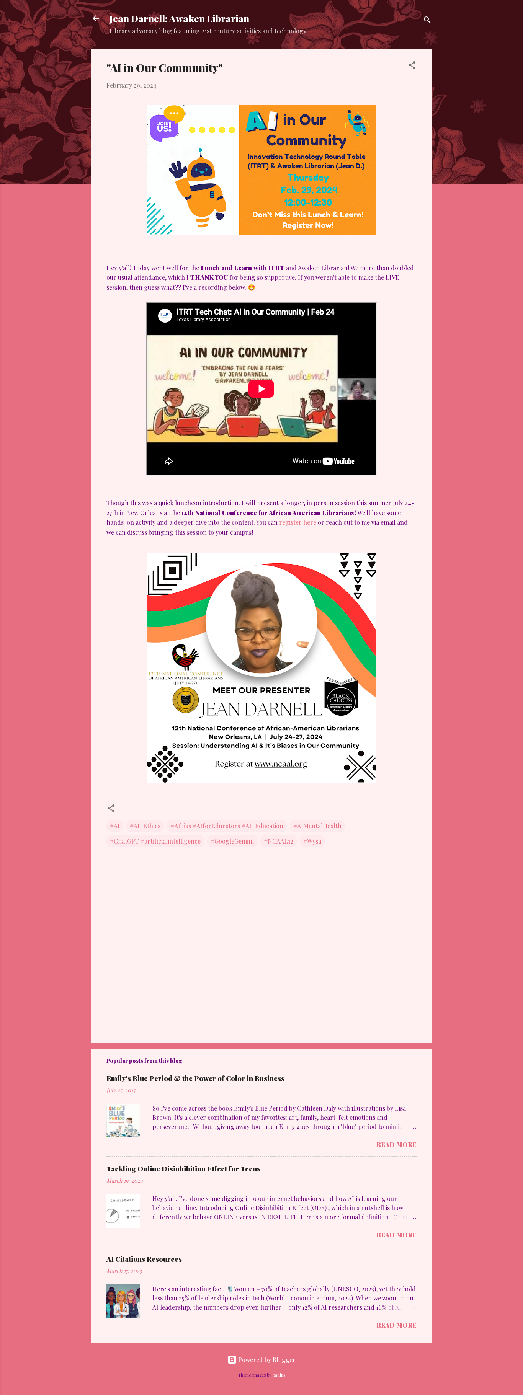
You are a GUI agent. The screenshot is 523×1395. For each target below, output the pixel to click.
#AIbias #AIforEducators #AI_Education (226, 826)
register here (297, 522)
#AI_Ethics (145, 826)
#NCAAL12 (278, 841)
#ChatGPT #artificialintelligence (155, 841)
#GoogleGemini (232, 841)
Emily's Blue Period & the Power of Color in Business (195, 1078)
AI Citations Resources (144, 1259)
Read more (396, 1144)
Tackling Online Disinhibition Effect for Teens (183, 1168)
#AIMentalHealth (317, 826)
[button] (412, 66)
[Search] (427, 21)
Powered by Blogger (266, 1360)
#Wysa (312, 841)
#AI (115, 826)
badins (279, 1375)
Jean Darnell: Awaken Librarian (179, 18)
